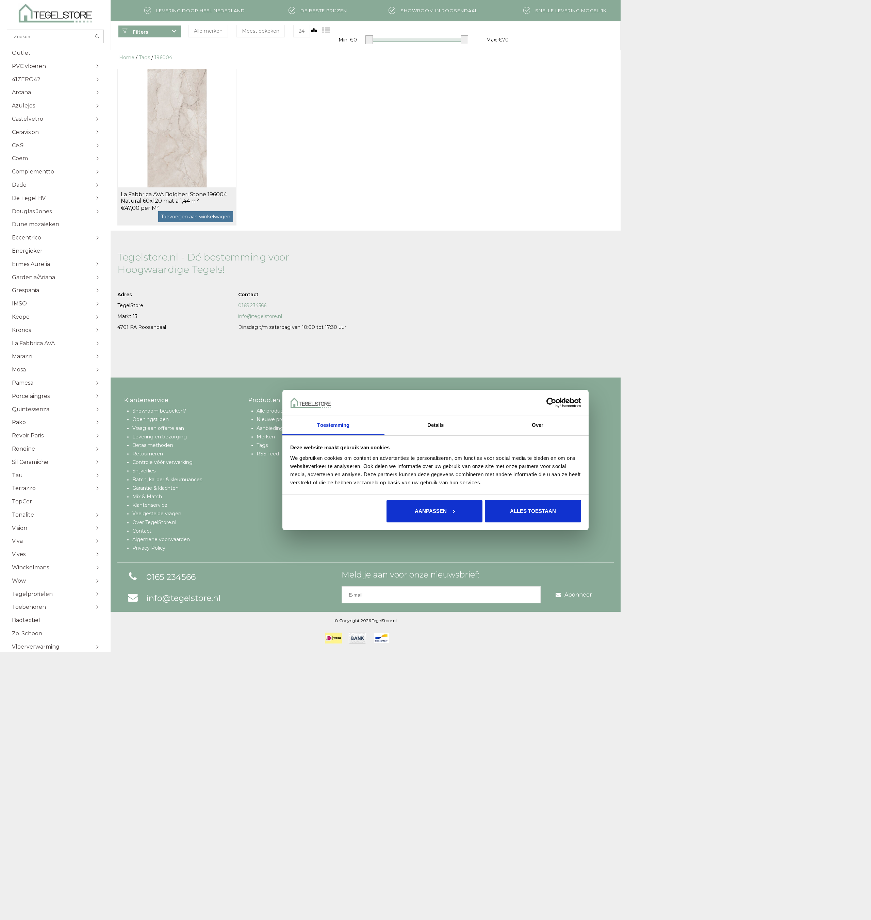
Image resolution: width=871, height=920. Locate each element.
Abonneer (578, 594)
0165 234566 (252, 305)
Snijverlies (143, 471)
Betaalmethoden (152, 445)
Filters (139, 32)
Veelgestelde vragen (156, 514)
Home (126, 57)
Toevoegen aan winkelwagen (195, 217)
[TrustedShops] (400, 638)
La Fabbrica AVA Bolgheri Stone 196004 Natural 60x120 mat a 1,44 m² (174, 197)
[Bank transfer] (357, 638)
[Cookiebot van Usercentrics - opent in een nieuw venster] (551, 403)
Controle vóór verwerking (162, 462)
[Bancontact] (381, 638)
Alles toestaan (533, 511)
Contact (141, 531)
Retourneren (147, 454)
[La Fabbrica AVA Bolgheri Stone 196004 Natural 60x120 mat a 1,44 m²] (176, 128)
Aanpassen (431, 511)
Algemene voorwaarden (161, 539)
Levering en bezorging (159, 437)
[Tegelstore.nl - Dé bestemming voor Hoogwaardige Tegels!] (55, 13)
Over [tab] (537, 425)
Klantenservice (149, 505)
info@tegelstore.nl (260, 316)
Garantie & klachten (155, 488)
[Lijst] (326, 30)
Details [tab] (435, 425)
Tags (144, 57)
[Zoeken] (97, 36)
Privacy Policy (148, 548)
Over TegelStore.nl (154, 522)
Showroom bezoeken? (159, 411)
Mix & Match (147, 497)
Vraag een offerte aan (158, 428)
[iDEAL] (333, 638)
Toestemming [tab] (333, 425)
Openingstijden (150, 419)
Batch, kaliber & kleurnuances (167, 479)
